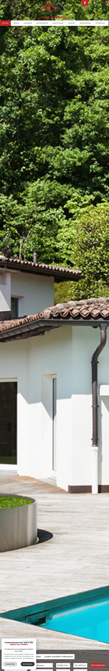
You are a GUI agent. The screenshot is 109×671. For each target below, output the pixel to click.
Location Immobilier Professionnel (58, 657)
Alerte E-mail (58, 23)
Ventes (16, 23)
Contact (71, 23)
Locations (27, 23)
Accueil (5, 23)
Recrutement (85, 23)
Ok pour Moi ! (28, 664)
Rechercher (98, 665)
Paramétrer (10, 664)
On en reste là (27, 641)
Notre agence (42, 23)
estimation (100, 23)
